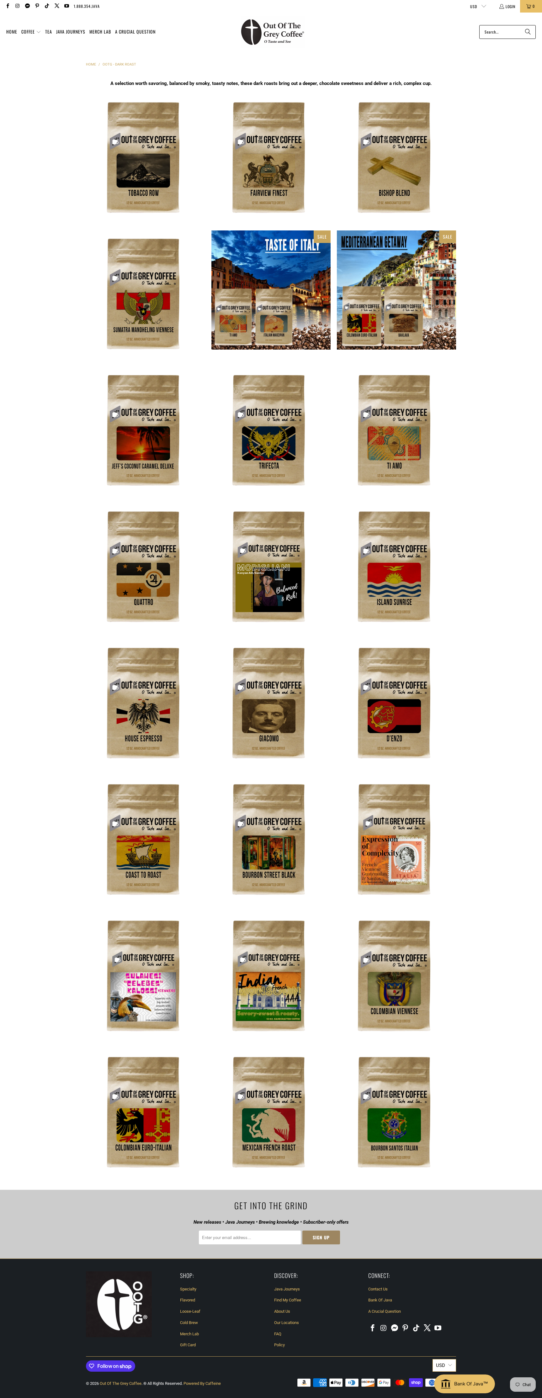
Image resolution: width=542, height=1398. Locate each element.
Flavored (187, 1300)
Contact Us (378, 1289)
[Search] (528, 32)
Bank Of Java (380, 1300)
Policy (279, 1345)
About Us (282, 1311)
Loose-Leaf (190, 1311)
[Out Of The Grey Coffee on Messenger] (27, 6)
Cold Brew (189, 1322)
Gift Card (188, 1345)
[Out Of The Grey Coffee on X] (56, 6)
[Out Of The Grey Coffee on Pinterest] (37, 6)
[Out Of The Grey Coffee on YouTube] (66, 6)
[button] (31, 32)
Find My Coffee (287, 1300)
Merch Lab (189, 1334)
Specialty (188, 1289)
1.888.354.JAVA (87, 6)
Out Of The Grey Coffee (120, 1383)
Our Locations (286, 1322)
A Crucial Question (384, 1311)
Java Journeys (287, 1289)
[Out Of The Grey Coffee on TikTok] (46, 6)
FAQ (277, 1334)
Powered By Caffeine (202, 1383)
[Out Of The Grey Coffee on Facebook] (7, 6)
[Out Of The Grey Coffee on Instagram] (17, 6)
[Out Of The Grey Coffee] (273, 32)
